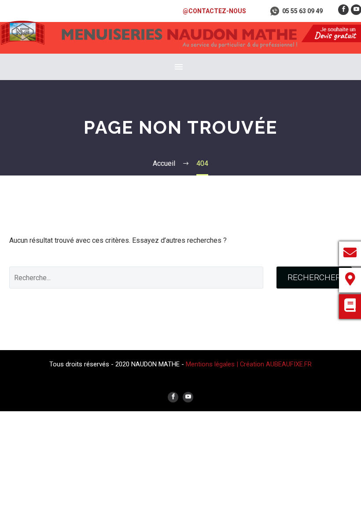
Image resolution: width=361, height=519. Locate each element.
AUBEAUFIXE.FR (289, 364)
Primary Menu (179, 66)
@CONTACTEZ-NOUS (214, 11)
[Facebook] (343, 9)
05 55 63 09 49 (302, 11)
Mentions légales (211, 364)
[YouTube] (188, 397)
